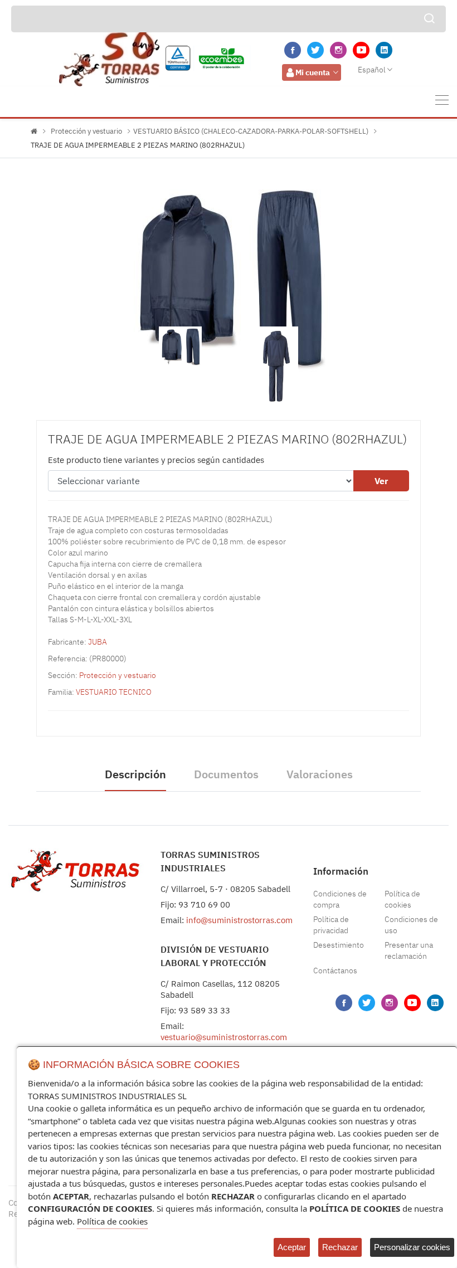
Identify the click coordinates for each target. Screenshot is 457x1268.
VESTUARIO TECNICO (114, 692)
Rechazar (340, 1247)
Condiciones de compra (340, 899)
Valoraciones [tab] (319, 774)
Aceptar (292, 1247)
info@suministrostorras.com (239, 920)
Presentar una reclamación (409, 950)
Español (372, 70)
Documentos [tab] (226, 774)
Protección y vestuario (86, 131)
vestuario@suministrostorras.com (224, 1037)
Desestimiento (338, 945)
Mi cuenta (313, 72)
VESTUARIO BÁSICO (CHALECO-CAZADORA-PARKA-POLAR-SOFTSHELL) (250, 131)
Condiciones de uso (411, 924)
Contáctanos (335, 970)
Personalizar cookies (412, 1247)
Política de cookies (402, 899)
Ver (381, 480)
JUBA (97, 642)
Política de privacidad (331, 924)
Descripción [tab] (135, 774)
